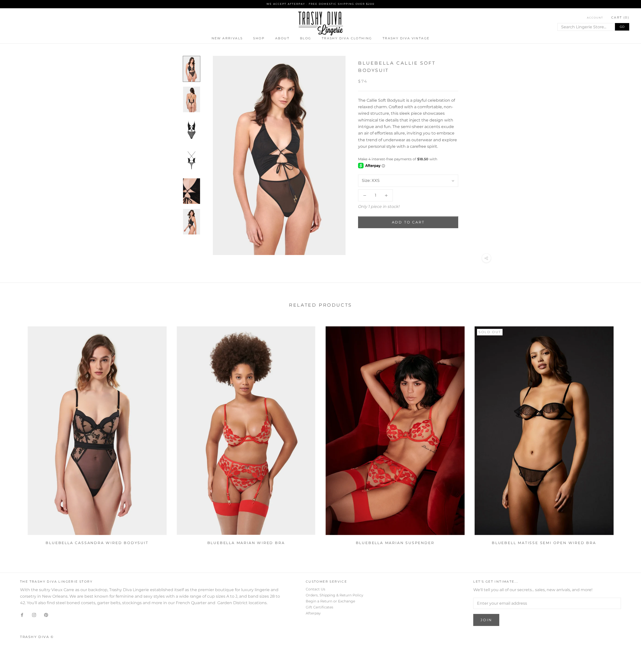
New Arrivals (227, 38)
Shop (259, 38)
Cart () (620, 17)
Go (622, 26)
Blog (305, 38)
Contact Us (315, 589)
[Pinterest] (46, 614)
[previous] (15, 434)
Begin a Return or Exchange (330, 601)
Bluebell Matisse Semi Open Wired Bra (544, 543)
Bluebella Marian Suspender (395, 543)
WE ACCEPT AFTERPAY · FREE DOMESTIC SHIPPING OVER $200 (320, 4)
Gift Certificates (319, 607)
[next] (625, 434)
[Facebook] (22, 614)
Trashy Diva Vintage (406, 38)
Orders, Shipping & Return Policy (334, 595)
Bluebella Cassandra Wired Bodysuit (97, 543)
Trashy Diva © (37, 637)
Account (595, 17)
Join (486, 620)
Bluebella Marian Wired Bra (246, 543)
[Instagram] (34, 614)
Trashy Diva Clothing (347, 38)
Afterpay (313, 613)
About (282, 38)
